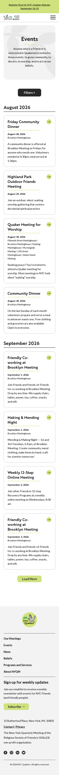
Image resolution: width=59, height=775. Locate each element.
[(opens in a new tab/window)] (5, 752)
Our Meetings (12, 638)
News (7, 651)
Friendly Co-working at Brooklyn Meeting (23, 362)
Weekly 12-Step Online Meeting (21, 475)
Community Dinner (24, 293)
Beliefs (8, 658)
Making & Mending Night (23, 420)
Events (8, 645)
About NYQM (12, 671)
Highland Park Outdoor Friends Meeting (22, 181)
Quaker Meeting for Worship (24, 227)
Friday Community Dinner (23, 124)
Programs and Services (18, 665)
